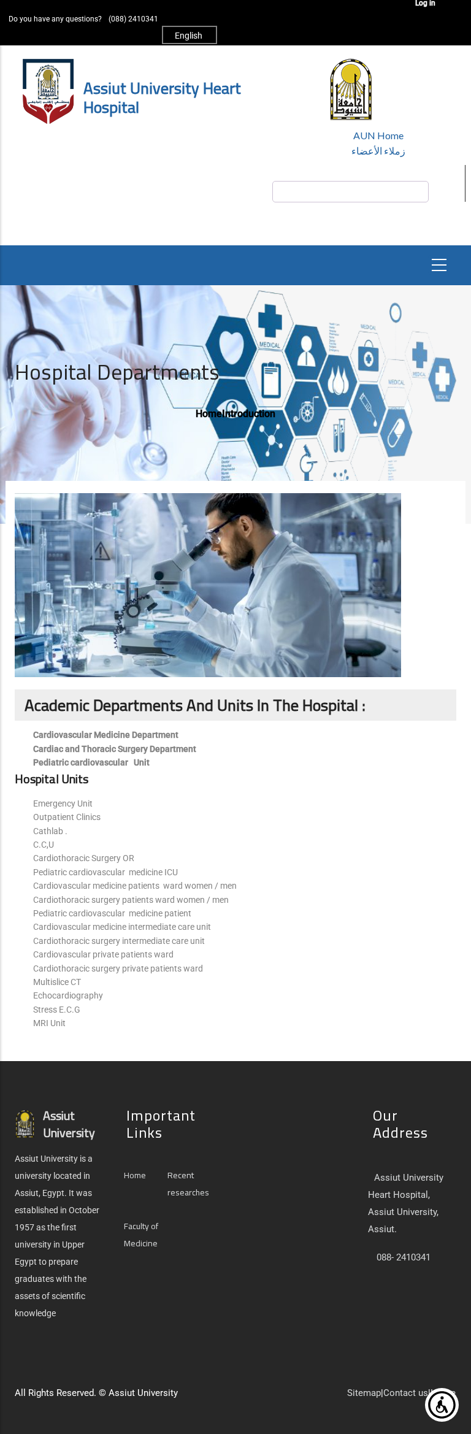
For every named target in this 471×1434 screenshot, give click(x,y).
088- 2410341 (404, 1257)
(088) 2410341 (133, 19)
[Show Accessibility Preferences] (442, 1405)
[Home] (184, 1397)
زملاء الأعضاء (378, 150)
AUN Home (378, 135)
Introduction (248, 414)
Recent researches (188, 1183)
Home (209, 414)
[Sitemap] (208, 1397)
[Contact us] (196, 1397)
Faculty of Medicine (141, 1234)
